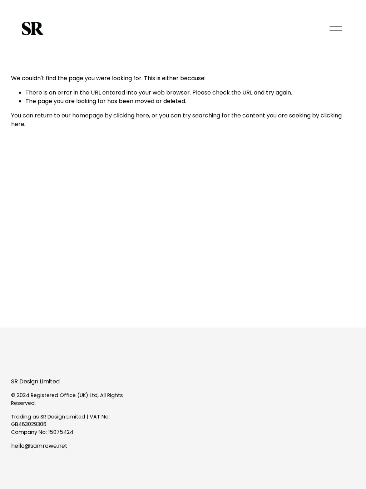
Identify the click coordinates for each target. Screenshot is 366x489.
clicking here (131, 115)
